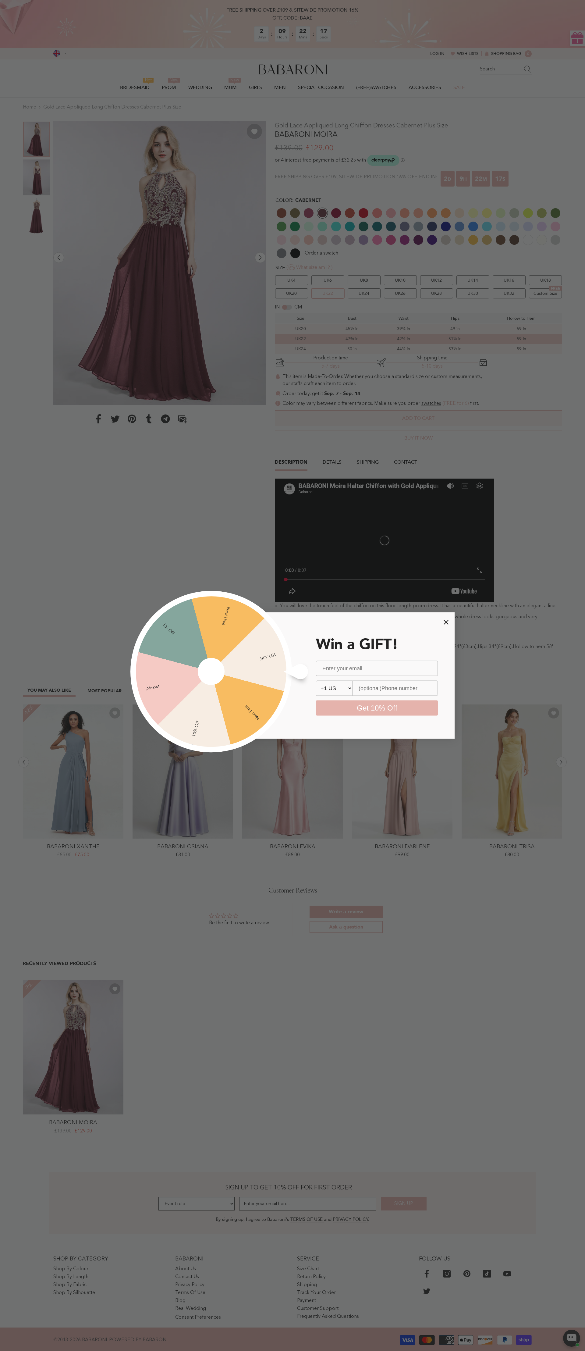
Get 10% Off (377, 708)
